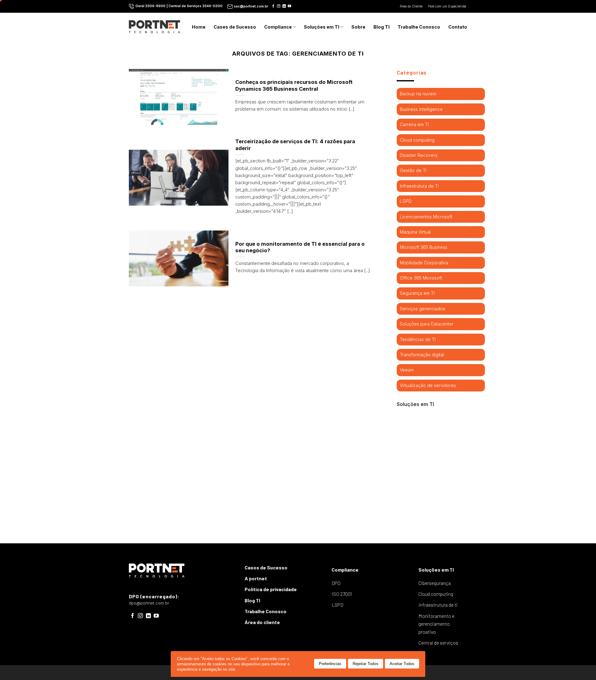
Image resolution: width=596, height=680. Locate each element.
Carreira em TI (414, 124)
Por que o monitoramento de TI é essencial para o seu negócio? (300, 247)
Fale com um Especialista (447, 6)
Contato (457, 27)
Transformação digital (422, 354)
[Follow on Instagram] (278, 6)
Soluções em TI (321, 27)
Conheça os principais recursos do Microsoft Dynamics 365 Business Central (294, 85)
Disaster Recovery (419, 155)
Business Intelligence (421, 109)
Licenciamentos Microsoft (426, 216)
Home (198, 27)
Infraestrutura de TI (419, 186)
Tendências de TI (418, 339)
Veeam (407, 369)
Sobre (358, 27)
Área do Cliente (411, 6)
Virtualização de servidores (428, 385)
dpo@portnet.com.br (149, 603)
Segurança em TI (417, 293)
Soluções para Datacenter (427, 323)
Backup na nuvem (418, 93)
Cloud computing (417, 140)
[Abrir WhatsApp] (580, 664)
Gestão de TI (413, 170)
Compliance (278, 27)
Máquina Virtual (415, 232)
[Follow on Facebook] (273, 6)
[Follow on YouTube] (289, 6)
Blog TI (381, 27)
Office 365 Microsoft (421, 278)
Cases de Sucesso (235, 27)
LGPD (406, 201)
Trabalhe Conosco (419, 27)
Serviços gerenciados (422, 308)
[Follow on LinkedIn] (284, 6)
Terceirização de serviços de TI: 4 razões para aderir (295, 144)
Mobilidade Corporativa (424, 262)
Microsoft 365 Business (423, 247)
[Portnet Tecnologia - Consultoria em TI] (154, 26)
